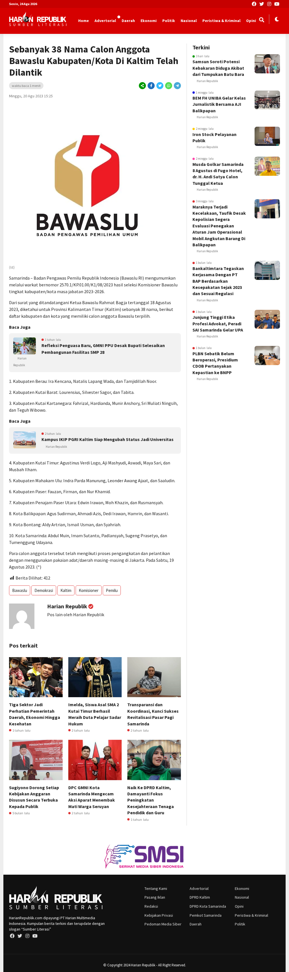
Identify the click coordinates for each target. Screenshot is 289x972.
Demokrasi (43, 590)
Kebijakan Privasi (158, 915)
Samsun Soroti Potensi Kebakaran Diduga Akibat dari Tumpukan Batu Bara (218, 68)
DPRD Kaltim (200, 897)
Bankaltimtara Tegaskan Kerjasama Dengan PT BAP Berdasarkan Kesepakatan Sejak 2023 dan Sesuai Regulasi (218, 281)
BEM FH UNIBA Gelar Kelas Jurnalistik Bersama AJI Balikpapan (219, 104)
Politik (168, 20)
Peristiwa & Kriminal (221, 20)
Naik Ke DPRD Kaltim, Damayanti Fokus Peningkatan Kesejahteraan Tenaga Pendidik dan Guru (150, 800)
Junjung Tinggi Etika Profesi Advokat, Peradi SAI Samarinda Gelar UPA (217, 323)
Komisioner (88, 590)
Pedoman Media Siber (162, 924)
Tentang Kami (155, 888)
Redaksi (151, 906)
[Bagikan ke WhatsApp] (168, 85)
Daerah (128, 20)
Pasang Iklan (154, 897)
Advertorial (105, 20)
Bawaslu (19, 590)
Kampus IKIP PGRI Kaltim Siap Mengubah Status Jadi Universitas (107, 439)
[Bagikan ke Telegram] (177, 85)
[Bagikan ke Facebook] (151, 85)
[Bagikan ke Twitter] (160, 85)
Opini (251, 20)
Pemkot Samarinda (206, 915)
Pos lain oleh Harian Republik (75, 614)
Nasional (189, 20)
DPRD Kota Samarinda (208, 906)
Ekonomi (149, 20)
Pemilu (112, 590)
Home (83, 20)
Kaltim (65, 590)
